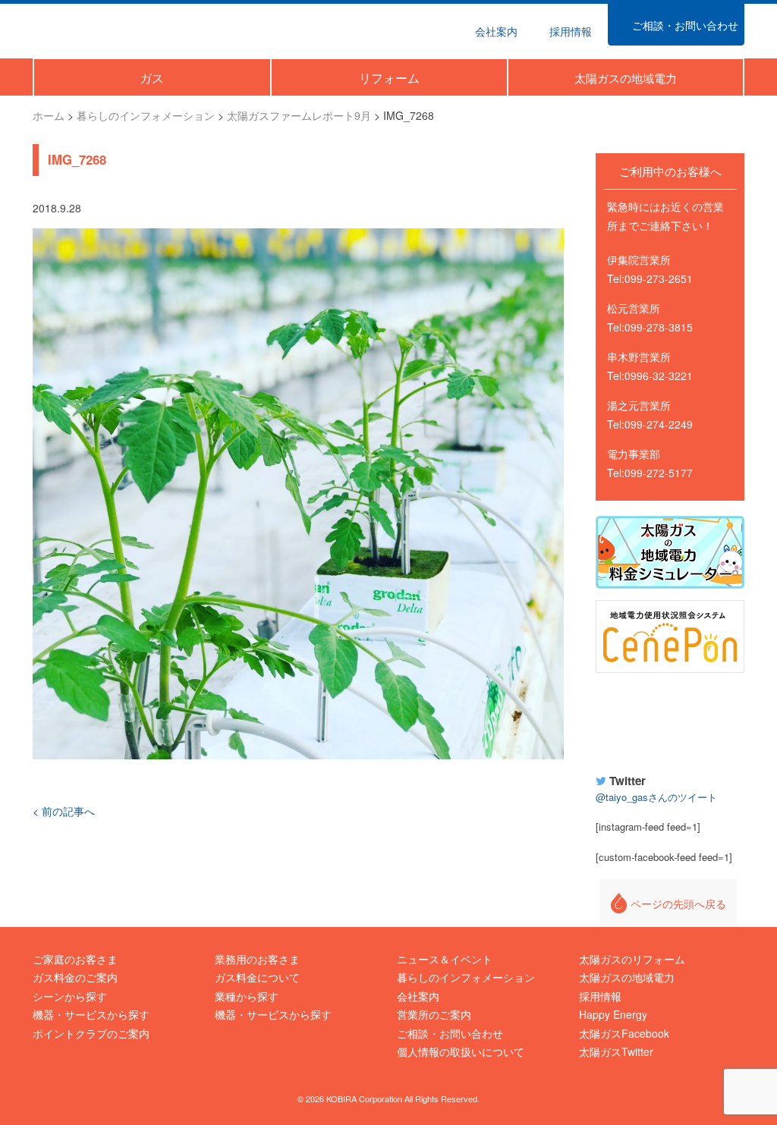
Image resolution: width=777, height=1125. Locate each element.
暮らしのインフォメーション (466, 977)
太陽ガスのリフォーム (632, 958)
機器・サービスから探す (91, 1014)
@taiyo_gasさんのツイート (656, 797)
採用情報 (600, 996)
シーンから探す (70, 996)
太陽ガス (103, 29)
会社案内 (418, 996)
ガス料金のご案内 (75, 977)
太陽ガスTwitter (616, 1051)
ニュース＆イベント (444, 958)
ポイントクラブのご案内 (91, 1033)
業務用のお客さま (257, 958)
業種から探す (246, 996)
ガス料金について (257, 977)
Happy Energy (670, 720)
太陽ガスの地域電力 (627, 977)
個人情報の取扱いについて (460, 1051)
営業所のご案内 (434, 1014)
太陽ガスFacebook (624, 1033)
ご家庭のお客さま (75, 958)
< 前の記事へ (64, 811)
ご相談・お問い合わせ (450, 1033)
